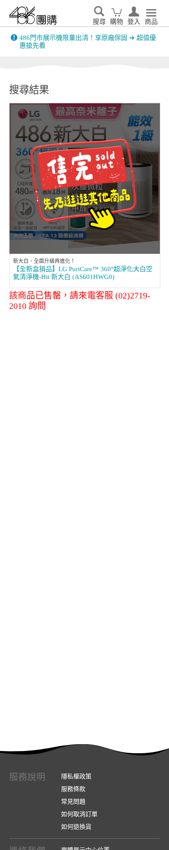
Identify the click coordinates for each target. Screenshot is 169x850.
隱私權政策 (76, 776)
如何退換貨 (76, 826)
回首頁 (33, 15)
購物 (116, 21)
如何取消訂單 (79, 814)
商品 (151, 21)
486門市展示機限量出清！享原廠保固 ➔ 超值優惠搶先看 (88, 41)
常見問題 (73, 801)
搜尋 (99, 21)
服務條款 (73, 788)
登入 (133, 21)
